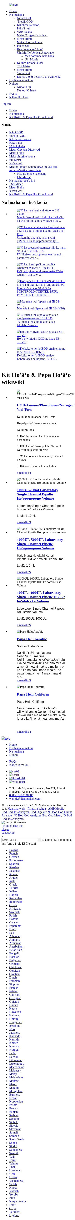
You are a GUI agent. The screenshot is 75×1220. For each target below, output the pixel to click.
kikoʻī (27, 472)
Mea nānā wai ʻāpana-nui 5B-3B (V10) (41, 308)
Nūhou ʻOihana (26, 90)
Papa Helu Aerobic (32, 639)
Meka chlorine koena (29, 42)
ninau (20, 472)
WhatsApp (8, 832)
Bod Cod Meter (51, 815)
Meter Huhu (24, 38)
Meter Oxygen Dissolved (32, 35)
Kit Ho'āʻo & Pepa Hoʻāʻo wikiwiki (39, 76)
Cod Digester (39, 812)
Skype (5, 829)
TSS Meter (23, 66)
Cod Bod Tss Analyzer (15, 812)
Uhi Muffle (31, 59)
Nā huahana (16, 14)
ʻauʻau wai (23, 73)
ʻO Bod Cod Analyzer (27, 815)
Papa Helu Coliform (33, 694)
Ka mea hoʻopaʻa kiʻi (30, 62)
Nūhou (13, 83)
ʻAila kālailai (24, 31)
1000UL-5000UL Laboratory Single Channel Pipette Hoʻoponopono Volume (40, 544)
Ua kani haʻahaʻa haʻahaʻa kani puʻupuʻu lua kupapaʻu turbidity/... (38, 239)
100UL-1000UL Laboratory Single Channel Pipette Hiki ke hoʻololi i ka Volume (41, 597)
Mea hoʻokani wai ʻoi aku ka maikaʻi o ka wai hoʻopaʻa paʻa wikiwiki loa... (40, 219)
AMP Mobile (56, 808)
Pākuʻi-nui (23, 28)
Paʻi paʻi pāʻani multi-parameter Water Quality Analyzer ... (40, 273)
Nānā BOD (24, 18)
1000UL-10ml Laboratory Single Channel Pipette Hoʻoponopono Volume (37, 494)
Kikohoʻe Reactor (28, 25)
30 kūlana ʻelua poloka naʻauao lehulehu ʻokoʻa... (36, 323)
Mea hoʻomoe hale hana (39, 56)
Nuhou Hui (24, 87)
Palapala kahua (37, 808)
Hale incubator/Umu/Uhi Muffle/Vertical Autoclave (35, 50)
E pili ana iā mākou (21, 80)
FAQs (13, 93)
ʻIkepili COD (25, 21)
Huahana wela (16, 808)
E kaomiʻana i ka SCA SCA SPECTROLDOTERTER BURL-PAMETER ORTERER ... (38, 291)
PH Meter (23, 45)
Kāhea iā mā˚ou (18, 97)
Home (13, 11)
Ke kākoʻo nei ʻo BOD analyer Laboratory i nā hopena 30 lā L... (37, 357)
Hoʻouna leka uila (12, 825)
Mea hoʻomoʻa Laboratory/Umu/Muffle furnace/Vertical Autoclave (33, 168)
